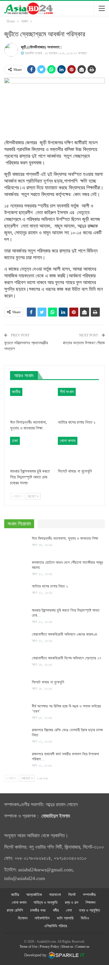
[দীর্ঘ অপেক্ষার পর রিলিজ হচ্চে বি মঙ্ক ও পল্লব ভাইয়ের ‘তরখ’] (16, 713)
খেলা (69, 910)
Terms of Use (28, 947)
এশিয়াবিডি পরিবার (55, 926)
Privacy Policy (49, 947)
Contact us (82, 947)
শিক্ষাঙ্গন (90, 902)
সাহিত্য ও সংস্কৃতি (46, 902)
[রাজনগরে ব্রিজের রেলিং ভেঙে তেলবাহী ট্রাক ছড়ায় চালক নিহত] (16, 736)
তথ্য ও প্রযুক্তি (89, 910)
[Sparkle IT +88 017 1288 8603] (67, 955)
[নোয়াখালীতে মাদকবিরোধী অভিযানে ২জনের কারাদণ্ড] (16, 641)
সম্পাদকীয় (89, 895)
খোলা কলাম (67, 440)
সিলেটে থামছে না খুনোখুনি (48, 682)
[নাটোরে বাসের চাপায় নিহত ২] (78, 402)
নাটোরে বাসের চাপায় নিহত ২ (50, 586)
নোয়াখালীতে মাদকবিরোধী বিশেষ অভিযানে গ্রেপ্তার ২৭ (67, 658)
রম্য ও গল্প (71, 902)
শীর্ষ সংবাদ (67, 392)
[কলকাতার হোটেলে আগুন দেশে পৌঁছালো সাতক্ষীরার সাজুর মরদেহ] (16, 569)
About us (67, 947)
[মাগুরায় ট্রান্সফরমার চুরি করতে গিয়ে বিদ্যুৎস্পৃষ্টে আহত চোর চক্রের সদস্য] (30, 451)
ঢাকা (15, 440)
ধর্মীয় (56, 910)
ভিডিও (85, 918)
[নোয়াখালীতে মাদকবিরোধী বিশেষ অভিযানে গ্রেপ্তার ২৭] (16, 665)
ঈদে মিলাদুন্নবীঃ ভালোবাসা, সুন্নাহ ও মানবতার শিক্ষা (65, 538)
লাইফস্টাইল (42, 918)
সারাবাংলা (55, 895)
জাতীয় (16, 392)
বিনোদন (22, 918)
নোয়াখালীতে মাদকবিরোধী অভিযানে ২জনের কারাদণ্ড (64, 634)
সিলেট (72, 895)
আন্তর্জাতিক (34, 895)
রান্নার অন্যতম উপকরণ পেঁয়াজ (84, 343)
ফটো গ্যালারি (65, 918)
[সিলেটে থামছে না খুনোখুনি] (78, 451)
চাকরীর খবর (38, 910)
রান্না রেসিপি (15, 910)
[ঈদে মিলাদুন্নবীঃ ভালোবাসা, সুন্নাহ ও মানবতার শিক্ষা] (30, 402)
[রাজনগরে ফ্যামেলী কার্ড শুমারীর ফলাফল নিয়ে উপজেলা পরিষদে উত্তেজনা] (16, 761)
